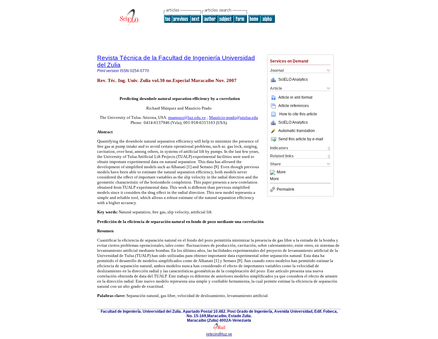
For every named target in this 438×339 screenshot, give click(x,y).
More (281, 172)
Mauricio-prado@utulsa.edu (233, 117)
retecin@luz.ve (219, 334)
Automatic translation (296, 130)
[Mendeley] (273, 172)
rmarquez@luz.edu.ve (187, 117)
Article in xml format (295, 97)
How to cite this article (298, 114)
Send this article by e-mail (300, 139)
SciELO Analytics (293, 79)
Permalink (285, 189)
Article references (293, 105)
